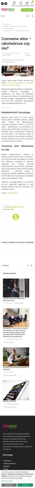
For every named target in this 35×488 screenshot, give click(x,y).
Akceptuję (25, 485)
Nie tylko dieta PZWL (9, 401)
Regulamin (6, 466)
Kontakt (5, 469)
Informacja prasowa (12, 404)
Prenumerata (7, 461)
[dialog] (17, 479)
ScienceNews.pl (12, 193)
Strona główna (6, 24)
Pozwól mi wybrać (7, 481)
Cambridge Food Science (14, 339)
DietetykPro (10, 372)
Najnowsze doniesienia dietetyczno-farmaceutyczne (15, 27)
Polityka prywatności (9, 463)
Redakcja (9, 303)
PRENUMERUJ (27, 10)
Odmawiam (9, 485)
